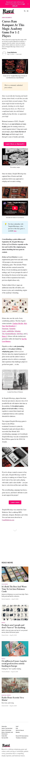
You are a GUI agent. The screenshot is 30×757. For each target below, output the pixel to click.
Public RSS (4, 736)
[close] (28, 4)
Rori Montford (10, 326)
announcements (7, 17)
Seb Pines (20, 334)
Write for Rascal (20, 730)
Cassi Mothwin (12, 52)
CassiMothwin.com (8, 520)
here (15, 231)
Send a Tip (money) (6, 730)
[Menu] (27, 11)
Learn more (15, 502)
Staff (17, 726)
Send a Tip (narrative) (7, 728)
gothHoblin (10, 331)
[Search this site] (24, 11)
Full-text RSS (5, 737)
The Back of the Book (21, 737)
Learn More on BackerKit (15, 144)
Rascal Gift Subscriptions (22, 736)
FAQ (17, 728)
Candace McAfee (18, 323)
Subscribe (4, 726)
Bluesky (18, 732)
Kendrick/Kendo (10, 334)
